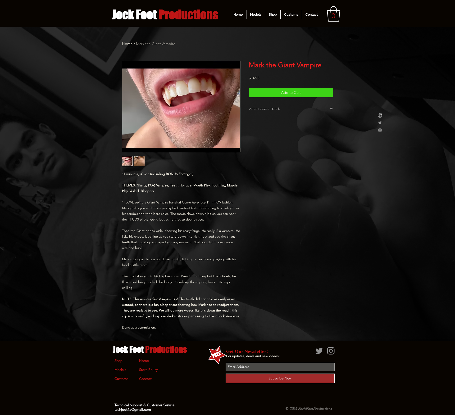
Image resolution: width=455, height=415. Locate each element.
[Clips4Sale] (380, 115)
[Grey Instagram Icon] (380, 130)
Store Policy (148, 369)
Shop (118, 360)
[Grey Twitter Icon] (380, 123)
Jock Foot (150, 349)
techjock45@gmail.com (132, 409)
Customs (121, 378)
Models (120, 369)
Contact (145, 378)
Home (127, 43)
